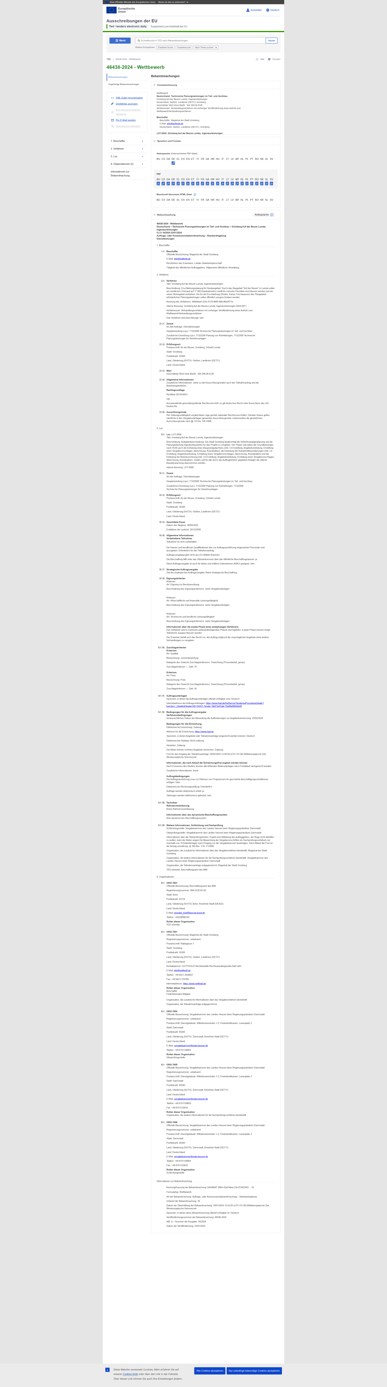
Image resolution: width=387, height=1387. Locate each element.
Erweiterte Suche (165, 47)
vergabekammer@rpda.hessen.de (191, 1045)
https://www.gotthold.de (194, 983)
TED (109, 59)
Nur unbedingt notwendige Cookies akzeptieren (254, 1370)
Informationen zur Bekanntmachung (120, 173)
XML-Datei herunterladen (129, 98)
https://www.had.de (204, 731)
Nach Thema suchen (204, 47)
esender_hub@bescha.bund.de (189, 912)
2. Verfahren (117, 148)
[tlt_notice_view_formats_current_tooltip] (271, 214)
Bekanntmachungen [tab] (118, 77)
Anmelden (256, 10)
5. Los (114, 156)
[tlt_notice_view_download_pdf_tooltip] (158, 183)
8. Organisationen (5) (122, 164)
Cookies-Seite (130, 1374)
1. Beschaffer (118, 141)
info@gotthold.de (175, 123)
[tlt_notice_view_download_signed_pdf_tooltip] (173, 163)
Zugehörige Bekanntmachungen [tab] (123, 84)
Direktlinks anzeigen (127, 104)
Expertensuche (184, 47)
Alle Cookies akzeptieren (209, 1370)
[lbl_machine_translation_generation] (195, 194)
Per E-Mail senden (126, 120)
